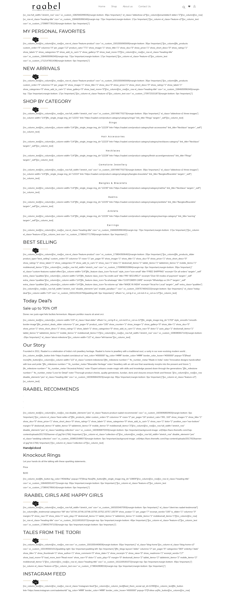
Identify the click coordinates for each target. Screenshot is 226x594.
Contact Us (145, 6)
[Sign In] (195, 6)
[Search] (184, 6)
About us (128, 6)
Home (101, 6)
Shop (114, 6)
